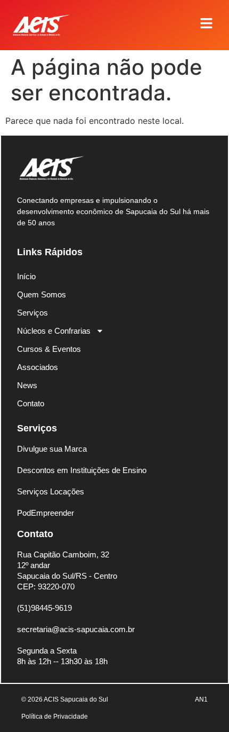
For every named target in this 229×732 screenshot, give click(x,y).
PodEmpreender (45, 512)
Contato (30, 403)
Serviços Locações (50, 491)
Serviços (32, 312)
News (27, 385)
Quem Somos (41, 294)
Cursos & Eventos (49, 348)
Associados (37, 367)
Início (26, 276)
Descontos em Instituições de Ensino (81, 470)
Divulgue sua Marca (52, 448)
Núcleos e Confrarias (54, 330)
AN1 (201, 699)
